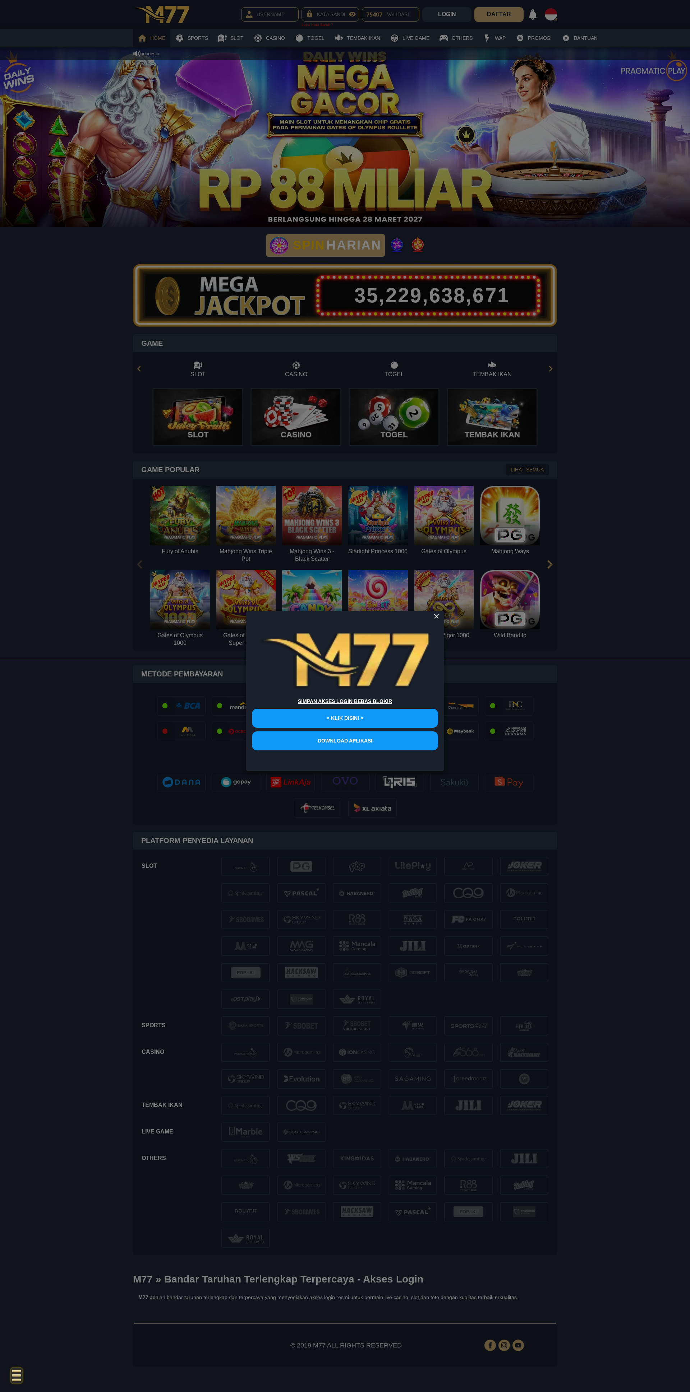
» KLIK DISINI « (345, 718)
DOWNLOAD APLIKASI (345, 741)
